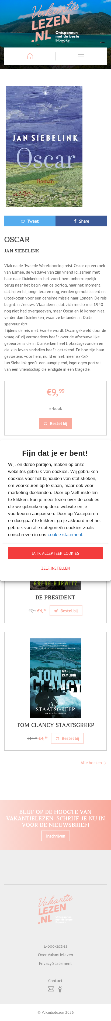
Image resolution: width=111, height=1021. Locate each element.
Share (83, 221)
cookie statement (65, 534)
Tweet (32, 221)
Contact (55, 980)
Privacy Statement (55, 963)
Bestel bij (58, 423)
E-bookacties (55, 946)
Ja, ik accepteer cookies (55, 553)
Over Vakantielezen (55, 954)
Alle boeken (92, 762)
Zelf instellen (55, 567)
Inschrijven (55, 836)
